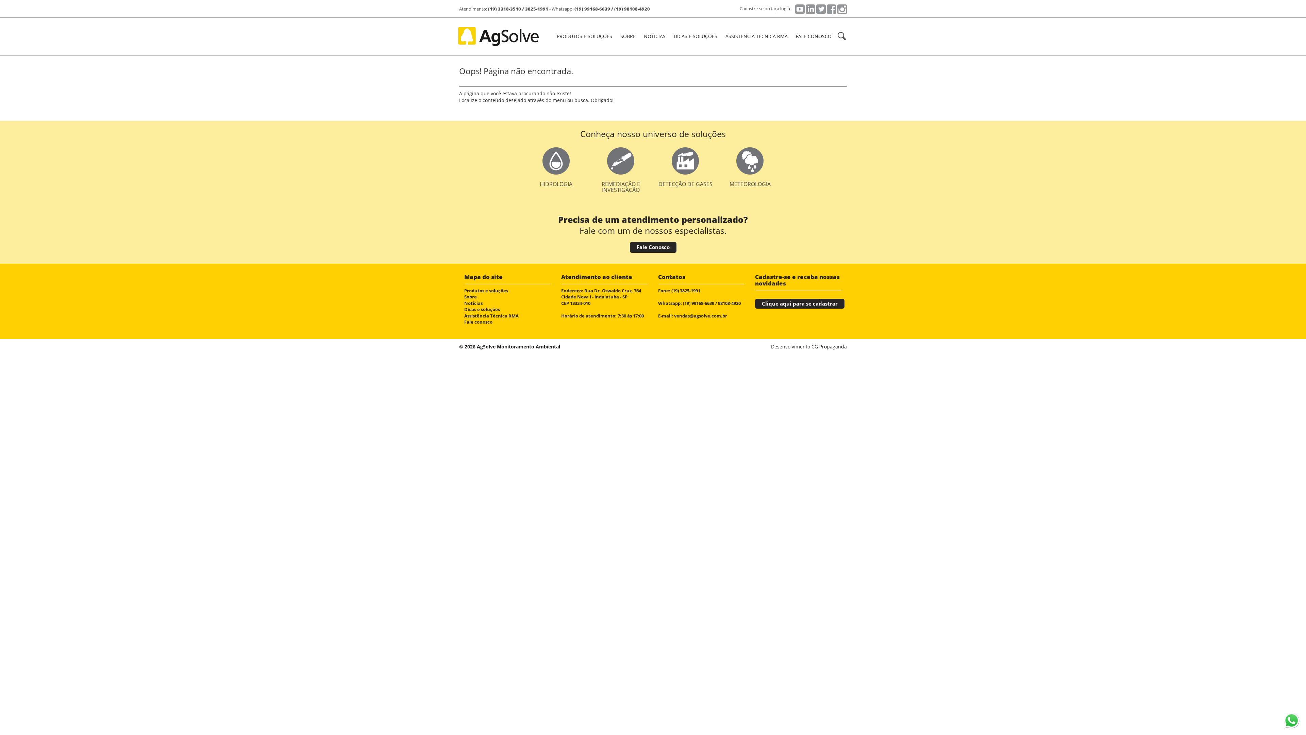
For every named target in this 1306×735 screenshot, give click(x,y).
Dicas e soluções (695, 36)
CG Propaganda (829, 346)
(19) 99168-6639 (592, 9)
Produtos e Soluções (584, 36)
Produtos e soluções (486, 291)
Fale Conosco (653, 247)
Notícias (655, 36)
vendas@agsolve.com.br (700, 316)
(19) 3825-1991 (685, 291)
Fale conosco (814, 36)
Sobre (628, 36)
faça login (780, 8)
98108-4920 (729, 303)
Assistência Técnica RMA (756, 36)
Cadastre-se (752, 8)
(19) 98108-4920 (632, 9)
